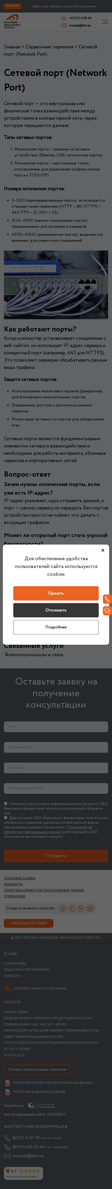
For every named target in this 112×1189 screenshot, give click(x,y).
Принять (56, 593)
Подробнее (56, 627)
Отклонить (56, 610)
